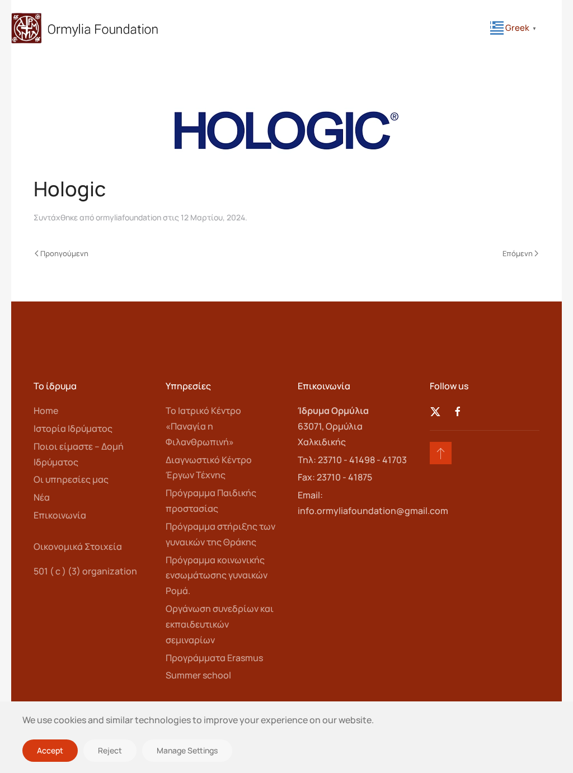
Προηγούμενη (64, 253)
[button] (441, 453)
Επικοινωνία (60, 515)
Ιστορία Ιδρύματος (73, 428)
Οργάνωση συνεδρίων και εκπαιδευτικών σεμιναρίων (220, 624)
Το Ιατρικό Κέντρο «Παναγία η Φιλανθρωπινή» (203, 426)
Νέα (42, 497)
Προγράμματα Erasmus (214, 658)
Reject (110, 750)
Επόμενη (517, 253)
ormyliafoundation (128, 217)
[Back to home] (85, 28)
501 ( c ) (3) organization (85, 571)
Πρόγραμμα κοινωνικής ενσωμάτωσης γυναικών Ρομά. (216, 575)
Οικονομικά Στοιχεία (78, 546)
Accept (50, 750)
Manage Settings (187, 750)
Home (46, 410)
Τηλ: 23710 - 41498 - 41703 (352, 460)
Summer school (198, 675)
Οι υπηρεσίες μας (71, 479)
